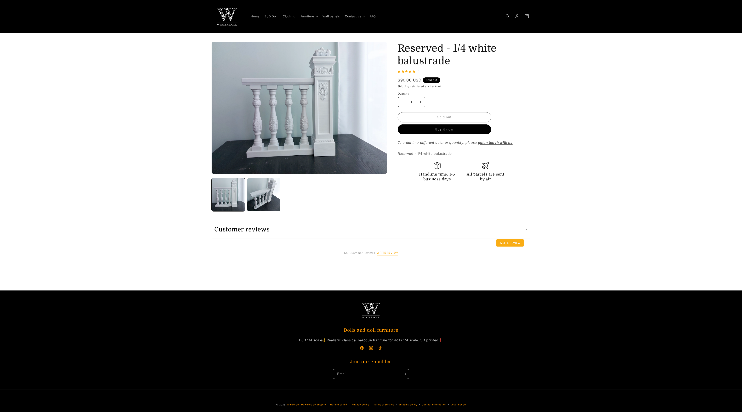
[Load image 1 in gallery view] (228, 195)
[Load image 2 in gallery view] (264, 195)
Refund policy (338, 404)
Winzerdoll (293, 404)
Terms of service (384, 404)
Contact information (434, 404)
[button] (309, 16)
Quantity (403, 93)
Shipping (403, 86)
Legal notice (458, 404)
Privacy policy (360, 404)
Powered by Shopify (313, 404)
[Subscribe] (404, 374)
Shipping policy (407, 404)
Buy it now (444, 129)
